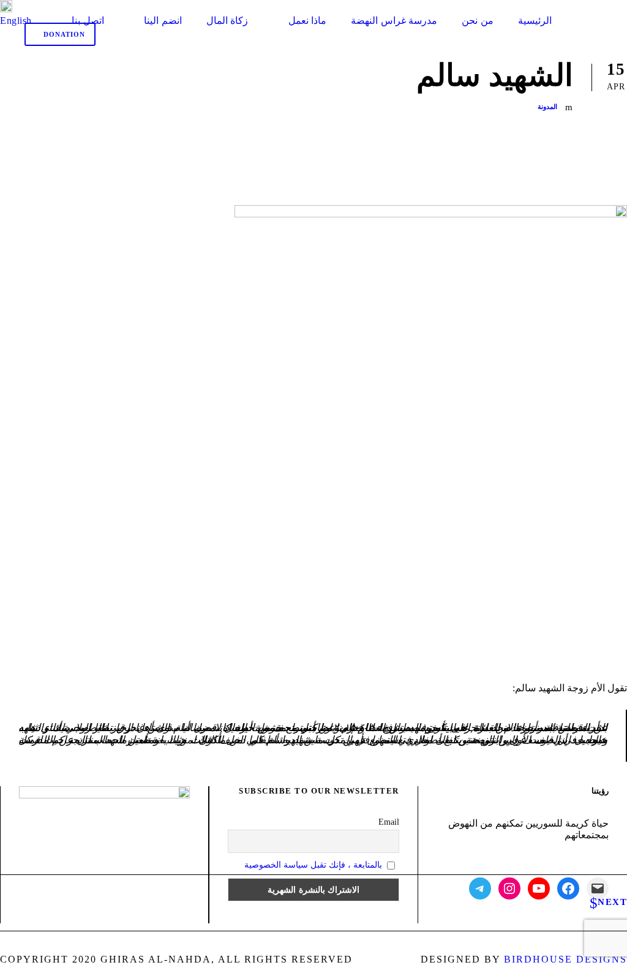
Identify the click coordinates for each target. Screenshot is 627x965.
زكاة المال (227, 20)
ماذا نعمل (307, 20)
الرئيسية (535, 20)
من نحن (478, 20)
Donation (63, 34)
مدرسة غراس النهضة (394, 20)
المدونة (547, 106)
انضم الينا (163, 20)
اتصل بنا (88, 20)
